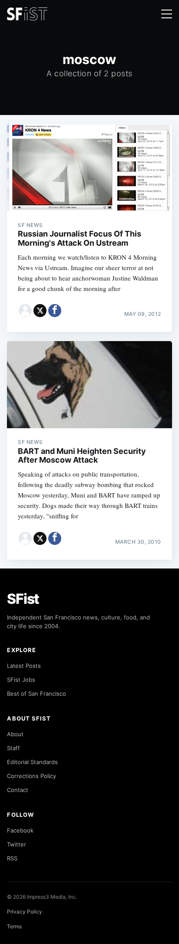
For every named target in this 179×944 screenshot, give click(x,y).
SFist (23, 598)
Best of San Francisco (36, 693)
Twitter (16, 844)
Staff (13, 747)
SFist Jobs (21, 679)
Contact (17, 789)
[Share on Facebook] (54, 310)
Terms (14, 926)
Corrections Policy (31, 775)
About (15, 734)
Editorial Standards (32, 761)
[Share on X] (40, 310)
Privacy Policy (24, 911)
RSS (12, 858)
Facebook (20, 830)
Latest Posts (24, 665)
